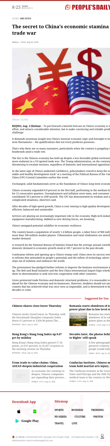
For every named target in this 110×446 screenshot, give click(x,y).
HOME (15, 18)
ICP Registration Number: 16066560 (88, 437)
